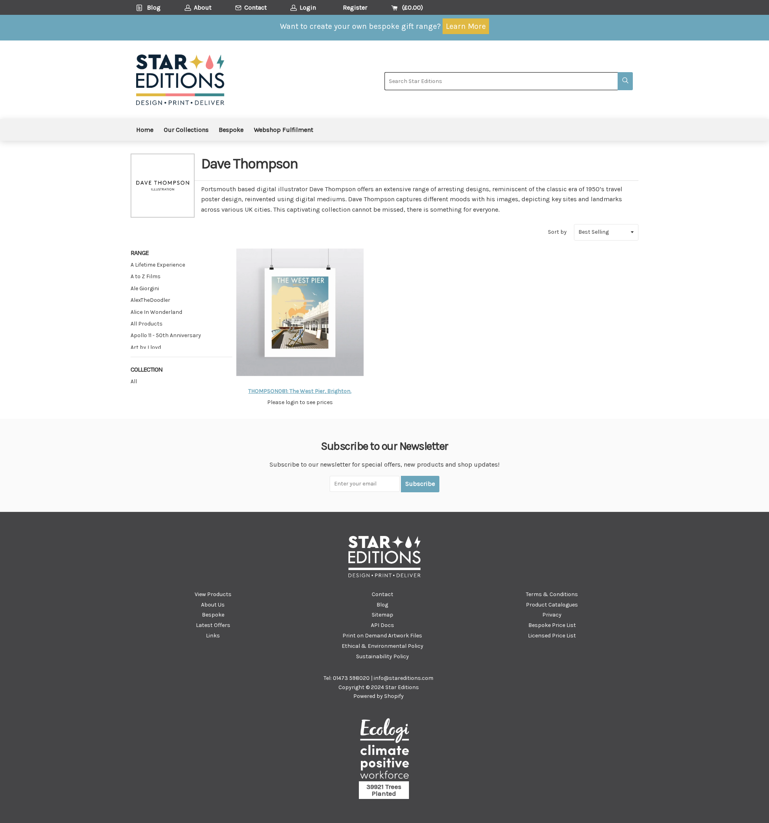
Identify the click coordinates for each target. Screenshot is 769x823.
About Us (213, 604)
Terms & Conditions (552, 594)
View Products (213, 594)
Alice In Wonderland (156, 312)
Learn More (466, 26)
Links (213, 635)
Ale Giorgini (145, 288)
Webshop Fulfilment (283, 129)
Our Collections (186, 129)
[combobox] (501, 81)
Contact (382, 594)
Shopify (394, 696)
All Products (147, 323)
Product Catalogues (552, 604)
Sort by (557, 231)
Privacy (552, 614)
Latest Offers (213, 625)
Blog (382, 604)
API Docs (382, 625)
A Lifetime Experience (158, 264)
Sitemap (382, 614)
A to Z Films (146, 276)
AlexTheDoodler (150, 300)
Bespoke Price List (552, 625)
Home (144, 129)
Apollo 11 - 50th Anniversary (166, 335)
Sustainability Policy (382, 656)
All (134, 381)
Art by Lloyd (146, 347)
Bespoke (231, 129)
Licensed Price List (552, 635)
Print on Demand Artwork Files (382, 635)
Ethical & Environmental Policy (382, 646)
